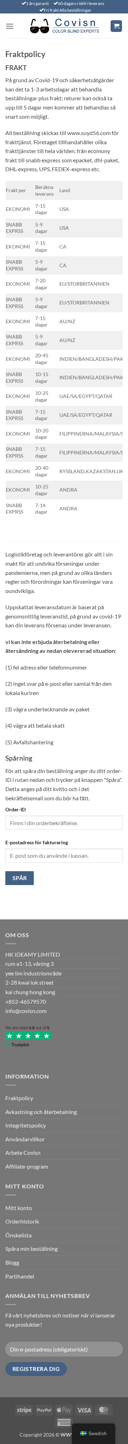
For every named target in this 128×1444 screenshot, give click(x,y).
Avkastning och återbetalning (41, 1111)
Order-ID (15, 809)
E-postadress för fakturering (36, 842)
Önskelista (18, 1235)
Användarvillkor (25, 1139)
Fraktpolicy (19, 1098)
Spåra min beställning (31, 1248)
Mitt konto (18, 1207)
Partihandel (19, 1276)
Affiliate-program (26, 1166)
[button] (9, 26)
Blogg (12, 1262)
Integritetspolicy (25, 1125)
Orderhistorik (22, 1221)
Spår (19, 878)
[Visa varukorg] (116, 26)
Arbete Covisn (23, 1152)
